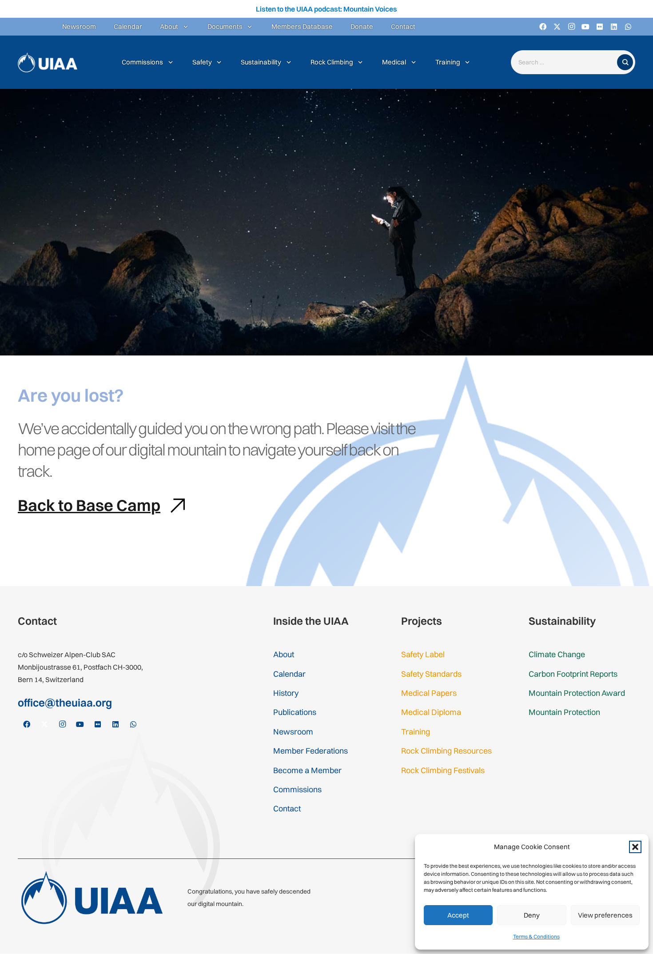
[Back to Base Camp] (173, 506)
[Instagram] (571, 27)
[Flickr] (600, 27)
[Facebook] (543, 27)
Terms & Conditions (536, 936)
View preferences (605, 915)
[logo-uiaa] (47, 62)
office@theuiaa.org (65, 702)
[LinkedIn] (614, 27)
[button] (635, 846)
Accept (458, 915)
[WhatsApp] (628, 27)
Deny (532, 915)
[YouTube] (585, 27)
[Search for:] (565, 62)
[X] (557, 27)
